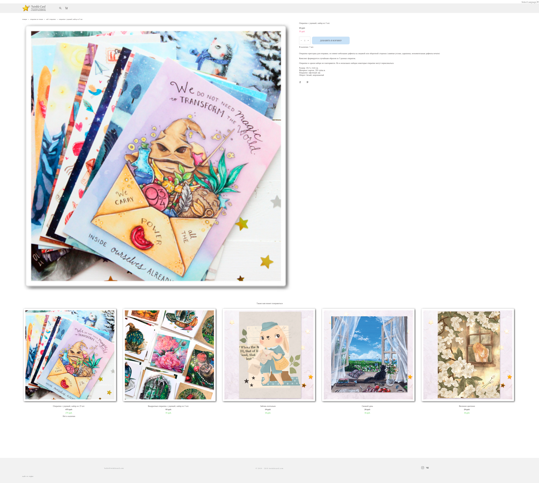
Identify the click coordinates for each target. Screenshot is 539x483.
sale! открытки (51, 19)
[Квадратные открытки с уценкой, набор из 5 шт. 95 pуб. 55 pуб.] (170, 355)
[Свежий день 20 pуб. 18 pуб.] (369, 355)
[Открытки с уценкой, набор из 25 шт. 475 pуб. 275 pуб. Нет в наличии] (70, 355)
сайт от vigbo (27, 476)
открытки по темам (36, 19)
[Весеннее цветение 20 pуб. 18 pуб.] (468, 355)
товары (24, 19)
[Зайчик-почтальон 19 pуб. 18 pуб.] (269, 355)
